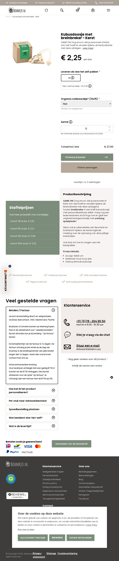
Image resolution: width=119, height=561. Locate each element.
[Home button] (46, 10)
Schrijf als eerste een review (87, 365)
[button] (87, 365)
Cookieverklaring (67, 553)
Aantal (66, 121)
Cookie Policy (91, 525)
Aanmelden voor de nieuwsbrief (71, 443)
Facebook (84, 498)
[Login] (93, 10)
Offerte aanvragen (87, 167)
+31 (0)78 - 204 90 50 (90, 321)
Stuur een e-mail (88, 345)
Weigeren (57, 537)
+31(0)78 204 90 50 (106, 3)
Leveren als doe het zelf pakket (79, 71)
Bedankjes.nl (30, 553)
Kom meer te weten (26, 529)
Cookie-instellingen (80, 537)
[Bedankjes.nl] (16, 10)
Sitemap (51, 553)
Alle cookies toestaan (32, 537)
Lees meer (88, 48)
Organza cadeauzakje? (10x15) (79, 99)
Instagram (84, 494)
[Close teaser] (9, 266)
